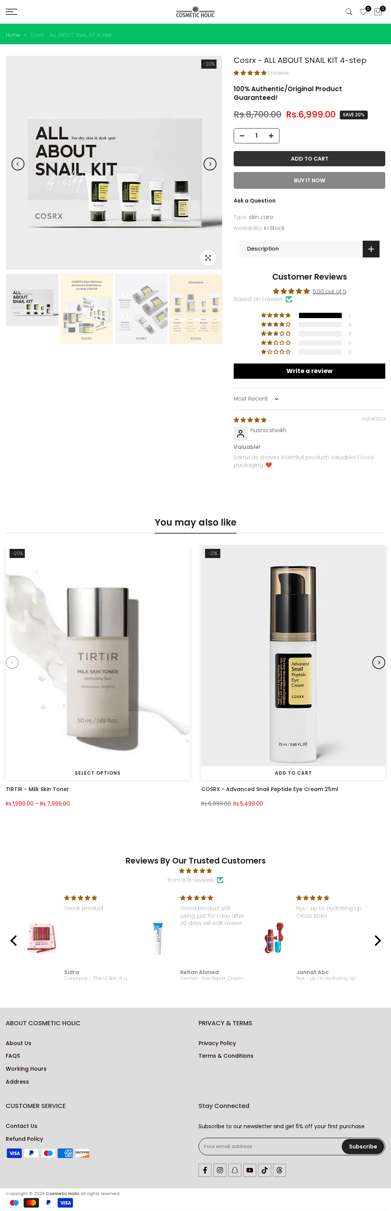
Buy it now (309, 180)
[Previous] (17, 164)
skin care (261, 217)
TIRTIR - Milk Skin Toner (37, 789)
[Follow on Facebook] (205, 1170)
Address (17, 1082)
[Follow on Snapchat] (234, 1170)
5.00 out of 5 (329, 291)
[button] (251, 73)
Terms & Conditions (226, 1056)
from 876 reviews (191, 880)
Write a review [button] (309, 371)
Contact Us (21, 1126)
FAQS (13, 1056)
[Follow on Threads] (279, 1170)
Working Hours (26, 1069)
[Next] (210, 164)
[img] (250, 420)
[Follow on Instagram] (219, 1170)
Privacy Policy (217, 1043)
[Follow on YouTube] (249, 1170)
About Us (18, 1043)
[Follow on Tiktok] (264, 1170)
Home (13, 34)
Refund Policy (24, 1139)
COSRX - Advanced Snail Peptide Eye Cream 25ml (269, 789)
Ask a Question (255, 200)
